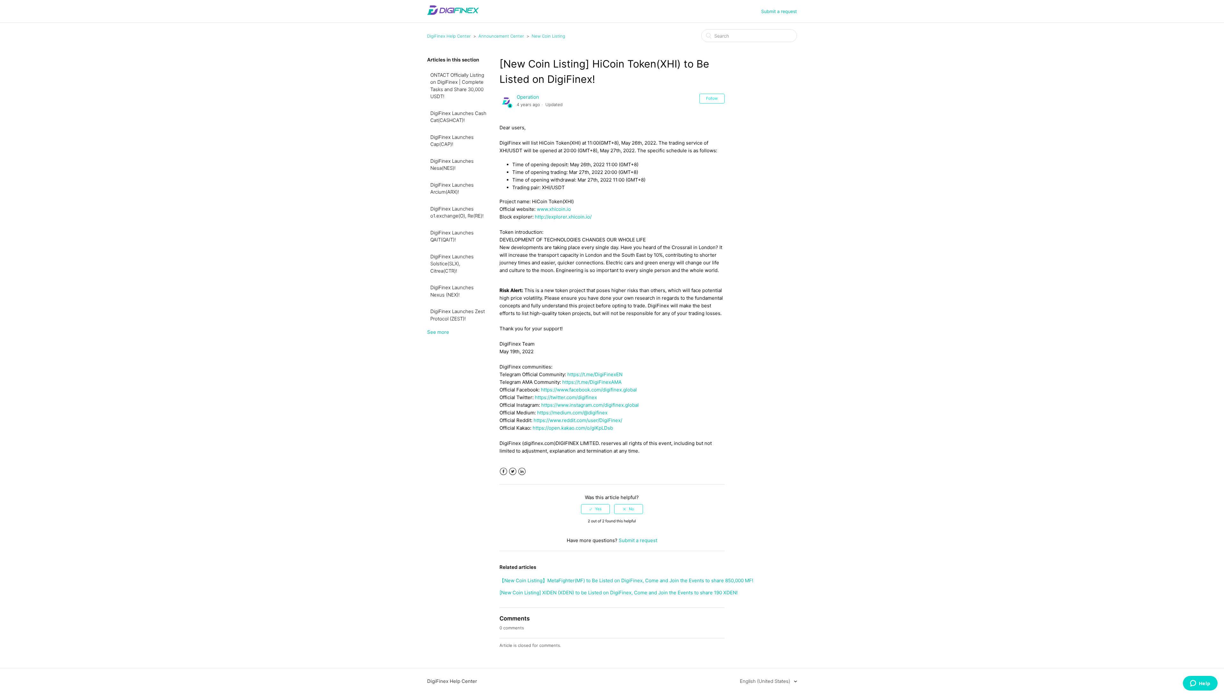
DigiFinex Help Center (449, 36)
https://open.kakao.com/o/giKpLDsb (573, 428)
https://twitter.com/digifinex (566, 397)
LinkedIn (522, 472)
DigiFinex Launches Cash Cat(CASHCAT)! (458, 117)
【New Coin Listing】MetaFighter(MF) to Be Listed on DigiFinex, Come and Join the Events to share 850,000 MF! (626, 580)
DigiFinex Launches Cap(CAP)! (452, 140)
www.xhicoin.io (554, 209)
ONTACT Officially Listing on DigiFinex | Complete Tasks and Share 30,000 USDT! (457, 86)
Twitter (513, 472)
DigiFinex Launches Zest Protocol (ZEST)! (457, 315)
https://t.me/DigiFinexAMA (592, 382)
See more (438, 332)
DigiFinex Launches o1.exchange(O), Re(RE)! (457, 212)
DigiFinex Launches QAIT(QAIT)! (452, 236)
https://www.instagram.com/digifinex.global (590, 405)
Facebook (503, 472)
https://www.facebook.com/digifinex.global (589, 390)
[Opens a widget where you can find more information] (1200, 684)
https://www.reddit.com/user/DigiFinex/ (578, 420)
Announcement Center (501, 36)
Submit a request (779, 11)
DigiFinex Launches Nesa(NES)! (452, 164)
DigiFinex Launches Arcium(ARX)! (452, 188)
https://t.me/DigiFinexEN (595, 374)
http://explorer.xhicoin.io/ (563, 217)
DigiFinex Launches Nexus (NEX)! (452, 291)
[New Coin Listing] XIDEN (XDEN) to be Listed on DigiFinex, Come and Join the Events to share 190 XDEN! (618, 593)
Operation (528, 97)
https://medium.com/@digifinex (572, 413)
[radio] (595, 509)
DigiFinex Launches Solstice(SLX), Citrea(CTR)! (452, 264)
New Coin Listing (548, 36)
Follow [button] (712, 98)
